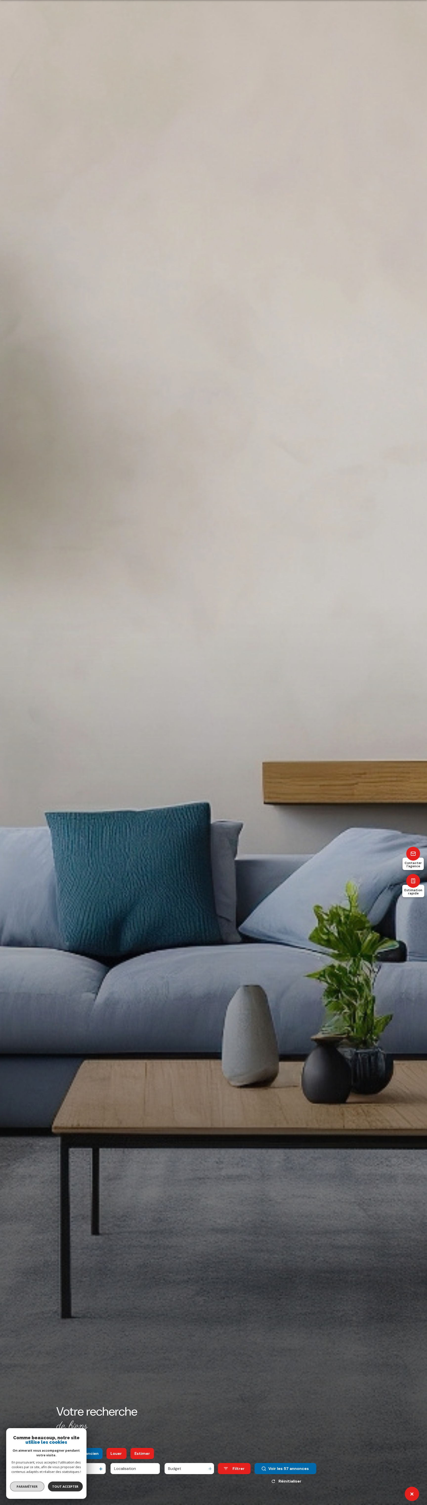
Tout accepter (65, 1486)
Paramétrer (27, 1486)
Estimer (142, 1453)
